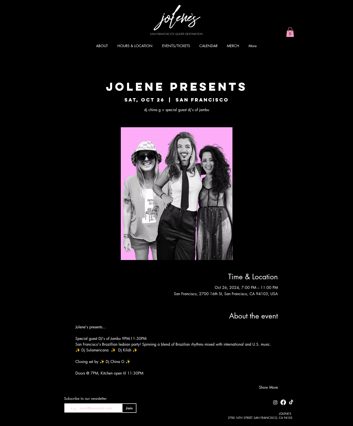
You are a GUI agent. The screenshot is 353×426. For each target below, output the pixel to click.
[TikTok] (291, 402)
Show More (268, 387)
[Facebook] (283, 402)
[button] (290, 32)
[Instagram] (275, 402)
